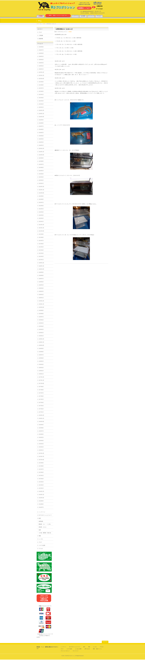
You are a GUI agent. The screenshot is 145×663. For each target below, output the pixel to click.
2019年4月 (41, 326)
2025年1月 (41, 107)
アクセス (99, 16)
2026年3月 (41, 62)
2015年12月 (41, 453)
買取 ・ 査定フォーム (97, 648)
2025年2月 (41, 104)
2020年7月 (41, 278)
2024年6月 (41, 129)
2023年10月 (41, 154)
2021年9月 (41, 234)
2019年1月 (41, 335)
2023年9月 (41, 158)
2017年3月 (41, 405)
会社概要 (83, 16)
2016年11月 (41, 418)
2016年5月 (41, 437)
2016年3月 (41, 443)
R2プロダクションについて (45, 515)
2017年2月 (41, 408)
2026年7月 (41, 50)
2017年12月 (41, 377)
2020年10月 (41, 269)
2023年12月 (41, 148)
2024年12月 (41, 110)
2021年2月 (41, 256)
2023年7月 (41, 164)
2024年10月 (41, 116)
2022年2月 (41, 218)
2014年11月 (41, 494)
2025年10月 (41, 78)
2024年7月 (41, 126)
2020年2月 (41, 294)
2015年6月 (41, 472)
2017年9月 (41, 386)
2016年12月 (41, 415)
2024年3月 (41, 139)
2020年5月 (41, 285)
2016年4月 (41, 440)
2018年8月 (41, 351)
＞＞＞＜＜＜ (58, 15)
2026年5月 (41, 56)
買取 (40, 535)
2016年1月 (41, 450)
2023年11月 (41, 151)
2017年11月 (41, 380)
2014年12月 (41, 491)
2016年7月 (41, 431)
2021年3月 (41, 253)
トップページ (75, 16)
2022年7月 (41, 202)
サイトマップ (91, 16)
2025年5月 (41, 94)
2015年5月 (41, 475)
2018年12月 (41, 339)
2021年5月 (41, 246)
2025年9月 (41, 81)
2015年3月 (41, 481)
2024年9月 (41, 119)
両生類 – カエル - (43, 527)
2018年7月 (41, 354)
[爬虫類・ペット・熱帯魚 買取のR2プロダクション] (56, 9)
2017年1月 (41, 412)
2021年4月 (41, 250)
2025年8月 (41, 85)
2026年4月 (41, 59)
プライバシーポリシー (65, 650)
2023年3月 (41, 177)
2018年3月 (41, 367)
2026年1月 (41, 69)
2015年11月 (41, 456)
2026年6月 (41, 53)
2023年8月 (41, 161)
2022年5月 (41, 208)
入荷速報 (43, 23)
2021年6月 (41, 243)
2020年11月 (41, 266)
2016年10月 (41, 421)
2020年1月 (41, 297)
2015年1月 (41, 488)
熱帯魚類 (41, 521)
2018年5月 (41, 361)
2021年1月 (41, 259)
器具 (40, 530)
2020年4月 (41, 288)
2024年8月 (41, 123)
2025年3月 (41, 100)
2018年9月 (41, 348)
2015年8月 (41, 466)
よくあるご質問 (78, 648)
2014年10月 (41, 497)
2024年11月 (41, 113)
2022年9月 (41, 196)
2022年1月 (41, 221)
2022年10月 (41, 193)
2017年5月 (41, 399)
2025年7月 (41, 88)
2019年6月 (41, 319)
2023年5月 (41, 170)
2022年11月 (41, 189)
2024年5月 (41, 132)
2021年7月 (41, 240)
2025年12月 (41, 72)
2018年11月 (41, 342)
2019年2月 (41, 332)
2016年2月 (41, 447)
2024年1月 (41, 145)
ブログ (40, 32)
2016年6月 (41, 434)
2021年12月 (41, 224)
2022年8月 (41, 199)
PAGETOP (105, 641)
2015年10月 (41, 459)
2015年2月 (41, 485)
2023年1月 (41, 183)
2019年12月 (41, 300)
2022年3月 (41, 215)
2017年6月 (41, 396)
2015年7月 (41, 469)
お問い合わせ (87, 648)
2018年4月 (41, 364)
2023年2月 (41, 180)
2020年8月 (41, 275)
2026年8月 (41, 46)
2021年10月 (41, 231)
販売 (40, 518)
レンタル (41, 539)
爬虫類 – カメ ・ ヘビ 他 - (45, 524)
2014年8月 (41, 504)
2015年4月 (41, 478)
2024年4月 (41, 135)
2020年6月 (41, 281)
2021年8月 (41, 237)
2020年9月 (41, 272)
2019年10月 (41, 307)
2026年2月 (41, 65)
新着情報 (41, 38)
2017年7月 (41, 393)
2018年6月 (41, 358)
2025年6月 (41, 91)
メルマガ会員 (42, 545)
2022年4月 (41, 212)
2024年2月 (41, 142)
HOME (38, 23)
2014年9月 (41, 501)
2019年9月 (41, 310)
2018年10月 (41, 345)
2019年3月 (41, 329)
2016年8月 (41, 427)
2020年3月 (41, 291)
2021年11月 (41, 227)
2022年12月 (41, 186)
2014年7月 (41, 507)
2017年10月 (41, 383)
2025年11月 (41, 75)
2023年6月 (41, 167)
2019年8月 (41, 313)
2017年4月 (41, 402)
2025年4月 (41, 97)
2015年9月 (41, 462)
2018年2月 (41, 370)
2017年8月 (41, 389)
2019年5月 (41, 323)
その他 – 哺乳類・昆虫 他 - (45, 532)
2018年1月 (41, 373)
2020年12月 (41, 262)
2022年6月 (41, 205)
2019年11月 (41, 304)
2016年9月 (41, 424)
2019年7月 (41, 316)
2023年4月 (41, 173)
